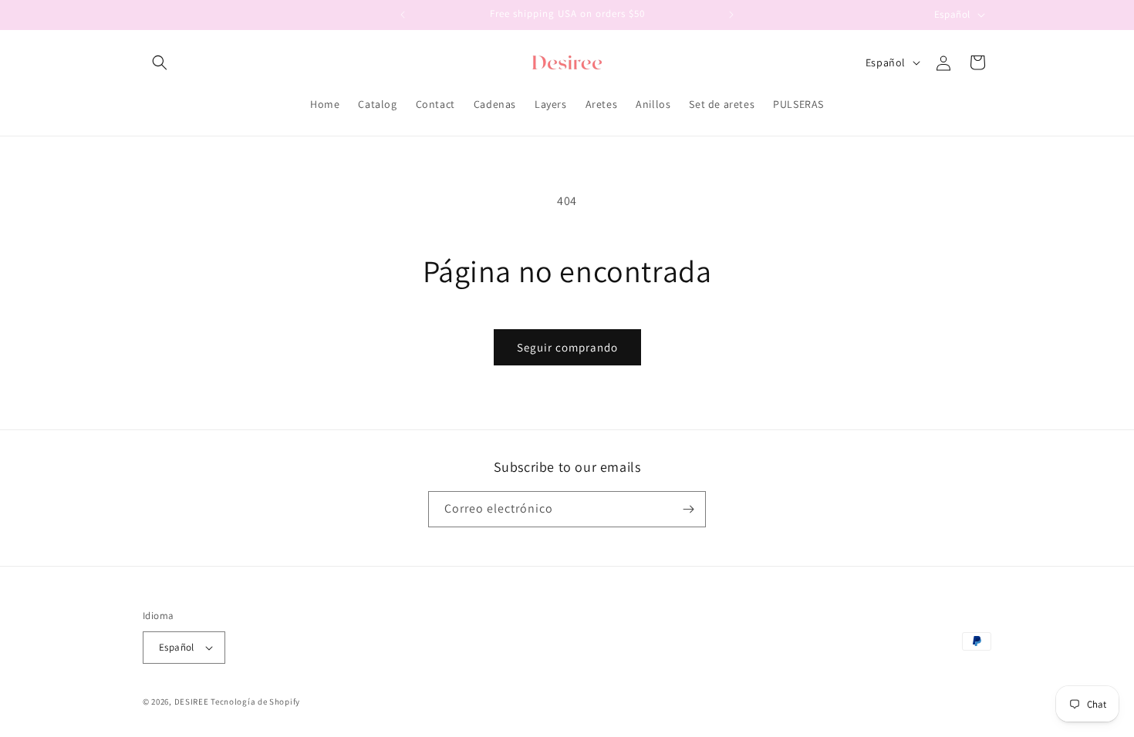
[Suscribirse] (688, 509)
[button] (160, 62)
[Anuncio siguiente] (731, 14)
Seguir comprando (567, 347)
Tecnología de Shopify (255, 701)
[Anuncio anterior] (403, 14)
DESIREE (191, 701)
